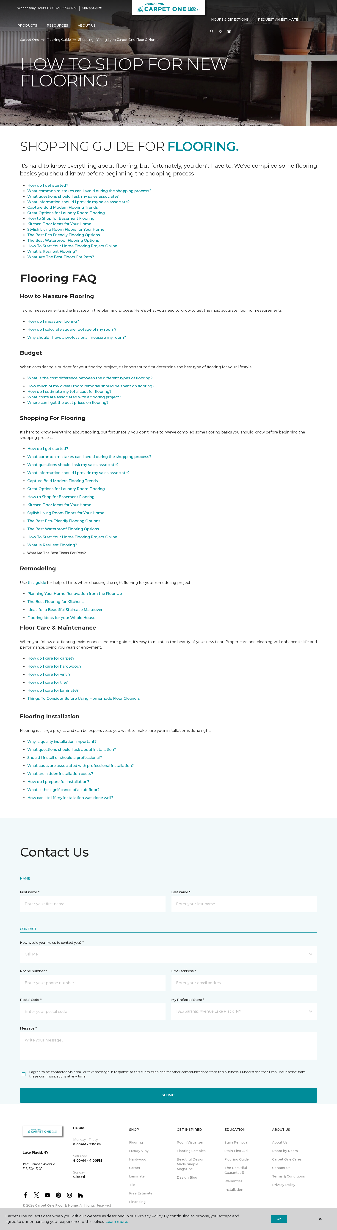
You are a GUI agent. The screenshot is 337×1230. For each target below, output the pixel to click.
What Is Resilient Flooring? (52, 251)
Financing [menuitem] (137, 1202)
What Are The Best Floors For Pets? (60, 257)
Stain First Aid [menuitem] (236, 1151)
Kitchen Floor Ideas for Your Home (59, 224)
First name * (29, 892)
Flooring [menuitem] (136, 1142)
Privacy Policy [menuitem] (283, 1185)
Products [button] (27, 25)
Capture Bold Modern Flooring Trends (62, 207)
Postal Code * (30, 999)
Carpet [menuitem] (134, 1168)
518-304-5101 (92, 8)
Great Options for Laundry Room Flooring (66, 213)
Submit (168, 1095)
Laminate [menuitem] (137, 1176)
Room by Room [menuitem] (285, 1151)
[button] (211, 32)
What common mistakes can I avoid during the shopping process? (89, 191)
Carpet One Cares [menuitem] (287, 1159)
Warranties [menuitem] (233, 1181)
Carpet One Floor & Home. (57, 1205)
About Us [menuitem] (279, 1142)
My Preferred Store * (187, 999)
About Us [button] (87, 25)
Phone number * (33, 971)
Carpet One (29, 40)
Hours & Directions (230, 19)
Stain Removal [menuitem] (236, 1142)
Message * (28, 1028)
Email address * (183, 971)
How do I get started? (47, 185)
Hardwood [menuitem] (137, 1159)
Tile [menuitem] (132, 1185)
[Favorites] (220, 32)
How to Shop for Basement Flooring (60, 218)
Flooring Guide (59, 40)
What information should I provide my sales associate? (78, 202)
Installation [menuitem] (233, 1190)
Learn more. (116, 1221)
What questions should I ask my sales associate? (73, 196)
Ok (278, 1219)
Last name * (180, 892)
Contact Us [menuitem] (281, 1168)
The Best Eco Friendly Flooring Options (63, 235)
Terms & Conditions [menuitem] (288, 1176)
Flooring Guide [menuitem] (236, 1159)
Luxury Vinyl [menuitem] (139, 1151)
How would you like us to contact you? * (52, 942)
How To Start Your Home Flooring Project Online (72, 246)
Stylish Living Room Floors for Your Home (65, 229)
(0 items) (229, 31)
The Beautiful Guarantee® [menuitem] (235, 1170)
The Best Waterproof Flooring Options (63, 240)
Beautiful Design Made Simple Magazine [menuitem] (190, 1164)
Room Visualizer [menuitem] (190, 1142)
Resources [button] (57, 25)
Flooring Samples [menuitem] (191, 1151)
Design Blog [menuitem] (187, 1177)
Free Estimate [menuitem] (140, 1193)
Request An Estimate (278, 19)
